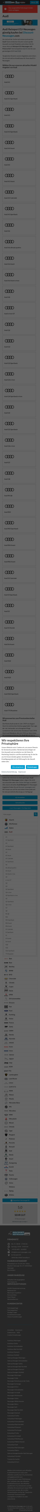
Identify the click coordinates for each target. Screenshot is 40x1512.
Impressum (22, 772)
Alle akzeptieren (18, 767)
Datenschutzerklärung (9, 772)
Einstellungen (32, 767)
